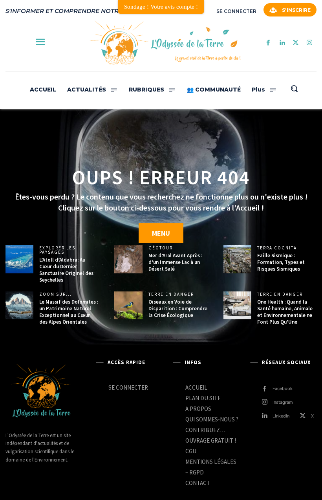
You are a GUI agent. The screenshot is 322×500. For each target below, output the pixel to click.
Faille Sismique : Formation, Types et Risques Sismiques (281, 262)
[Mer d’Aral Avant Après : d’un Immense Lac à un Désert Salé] (128, 259)
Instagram (283, 402)
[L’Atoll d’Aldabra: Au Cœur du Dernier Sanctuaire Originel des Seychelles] (19, 259)
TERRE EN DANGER (171, 294)
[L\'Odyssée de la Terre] (40, 391)
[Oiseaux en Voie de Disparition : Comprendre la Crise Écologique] (128, 305)
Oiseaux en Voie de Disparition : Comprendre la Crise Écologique (177, 309)
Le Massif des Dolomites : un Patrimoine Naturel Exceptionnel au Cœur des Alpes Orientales (68, 312)
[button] (294, 88)
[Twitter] (296, 43)
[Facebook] (268, 43)
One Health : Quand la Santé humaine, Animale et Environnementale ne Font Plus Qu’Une (285, 312)
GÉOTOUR (160, 248)
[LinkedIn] (282, 43)
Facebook (283, 388)
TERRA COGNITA (277, 248)
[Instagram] (310, 43)
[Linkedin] (264, 416)
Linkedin (281, 416)
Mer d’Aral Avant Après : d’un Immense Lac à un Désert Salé (175, 262)
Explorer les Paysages (57, 250)
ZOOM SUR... (55, 294)
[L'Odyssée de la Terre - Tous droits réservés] (164, 43)
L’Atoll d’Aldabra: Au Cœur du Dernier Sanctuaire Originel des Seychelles (66, 269)
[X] (303, 416)
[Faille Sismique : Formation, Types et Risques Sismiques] (237, 259)
